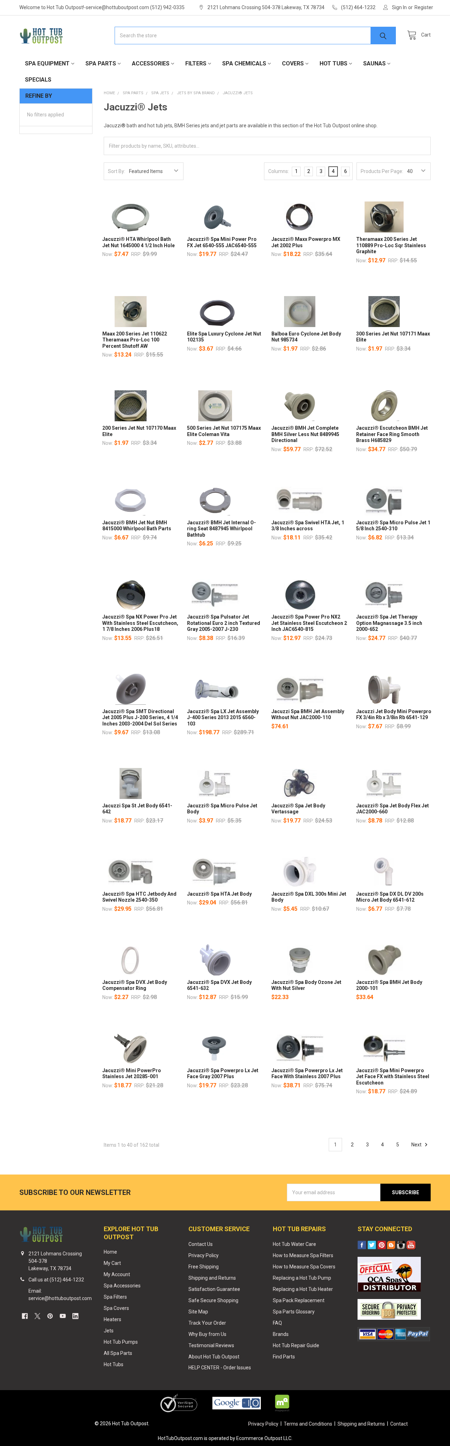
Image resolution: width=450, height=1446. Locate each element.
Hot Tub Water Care (294, 1244)
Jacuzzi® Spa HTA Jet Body (219, 894)
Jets (109, 1330)
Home (110, 1252)
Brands (281, 1334)
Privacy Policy (203, 1255)
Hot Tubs (333, 63)
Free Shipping (203, 1266)
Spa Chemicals (244, 63)
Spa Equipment (47, 63)
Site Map (198, 1311)
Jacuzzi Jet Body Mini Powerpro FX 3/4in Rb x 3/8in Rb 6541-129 (393, 715)
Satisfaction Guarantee (214, 1289)
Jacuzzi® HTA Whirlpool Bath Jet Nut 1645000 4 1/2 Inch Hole (138, 242)
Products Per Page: (382, 171)
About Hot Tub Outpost (213, 1356)
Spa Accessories (122, 1285)
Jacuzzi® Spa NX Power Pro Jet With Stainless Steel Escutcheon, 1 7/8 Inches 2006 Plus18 (140, 623)
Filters (195, 63)
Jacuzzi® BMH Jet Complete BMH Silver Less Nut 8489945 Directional (305, 434)
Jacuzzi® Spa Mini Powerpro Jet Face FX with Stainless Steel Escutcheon (392, 1077)
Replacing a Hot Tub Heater (303, 1289)
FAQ (277, 1323)
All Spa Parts (118, 1353)
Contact (399, 1424)
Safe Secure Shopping (213, 1300)
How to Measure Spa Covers (304, 1266)
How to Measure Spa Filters (303, 1255)
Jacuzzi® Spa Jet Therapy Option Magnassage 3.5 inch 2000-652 (389, 623)
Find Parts (284, 1356)
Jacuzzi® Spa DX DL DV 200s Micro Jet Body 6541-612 (390, 897)
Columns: (278, 171)
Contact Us (200, 1244)
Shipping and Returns (212, 1278)
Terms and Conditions (308, 1424)
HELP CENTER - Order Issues (219, 1367)
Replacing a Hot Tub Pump (302, 1278)
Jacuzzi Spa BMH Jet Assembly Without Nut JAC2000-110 (307, 715)
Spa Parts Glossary (294, 1311)
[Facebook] (24, 1316)
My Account (117, 1274)
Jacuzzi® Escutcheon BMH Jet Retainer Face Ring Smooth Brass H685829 (392, 434)
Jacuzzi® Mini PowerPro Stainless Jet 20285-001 (131, 1074)
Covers (293, 63)
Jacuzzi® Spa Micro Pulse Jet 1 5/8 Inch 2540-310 (393, 526)
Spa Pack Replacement (298, 1300)
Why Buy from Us (207, 1334)
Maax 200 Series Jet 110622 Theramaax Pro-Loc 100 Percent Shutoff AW (134, 340)
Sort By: (116, 171)
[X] (37, 1316)
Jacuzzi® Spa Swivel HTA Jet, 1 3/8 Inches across (307, 526)
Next (417, 1144)
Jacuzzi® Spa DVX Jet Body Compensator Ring (134, 985)
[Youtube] (62, 1316)
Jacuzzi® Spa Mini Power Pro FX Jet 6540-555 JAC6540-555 (222, 242)
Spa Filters (115, 1297)
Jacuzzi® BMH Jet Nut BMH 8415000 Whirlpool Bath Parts (136, 526)
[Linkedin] (75, 1316)
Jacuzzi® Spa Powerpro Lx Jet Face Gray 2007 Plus (222, 1074)
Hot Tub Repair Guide (296, 1345)
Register (423, 7)
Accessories (150, 63)
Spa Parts (100, 63)
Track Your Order (207, 1323)
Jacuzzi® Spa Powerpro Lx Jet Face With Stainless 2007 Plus (307, 1074)
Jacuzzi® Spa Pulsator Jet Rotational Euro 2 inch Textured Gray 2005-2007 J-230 (223, 623)
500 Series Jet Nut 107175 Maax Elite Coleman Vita (224, 431)
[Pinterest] (50, 1316)
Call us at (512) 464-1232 (56, 1279)
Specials (38, 79)
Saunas (374, 63)
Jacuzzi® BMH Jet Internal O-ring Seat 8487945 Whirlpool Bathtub (221, 529)
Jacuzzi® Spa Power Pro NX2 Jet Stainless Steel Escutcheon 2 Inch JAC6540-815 (309, 623)
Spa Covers (116, 1308)
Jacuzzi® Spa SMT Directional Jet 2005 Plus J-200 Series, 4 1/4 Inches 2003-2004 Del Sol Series (140, 718)
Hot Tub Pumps (121, 1342)
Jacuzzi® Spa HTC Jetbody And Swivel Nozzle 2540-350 (139, 897)
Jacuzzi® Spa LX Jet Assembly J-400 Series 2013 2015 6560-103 (223, 718)
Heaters (112, 1319)
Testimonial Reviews (211, 1345)
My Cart (112, 1263)
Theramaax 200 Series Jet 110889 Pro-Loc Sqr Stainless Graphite (391, 245)
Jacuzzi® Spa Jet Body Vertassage (298, 809)
